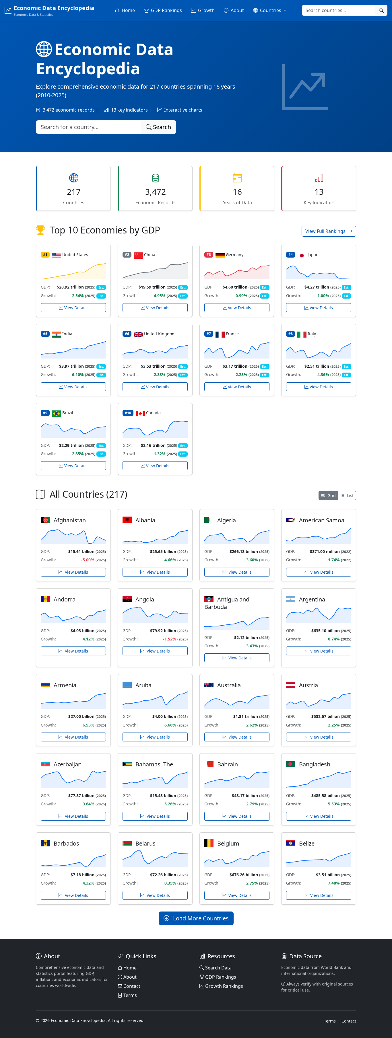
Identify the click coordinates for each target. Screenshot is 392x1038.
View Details (76, 307)
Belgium (228, 843)
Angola (144, 599)
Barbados (66, 843)
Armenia (65, 685)
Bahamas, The (154, 764)
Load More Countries (200, 918)
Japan (313, 254)
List (350, 495)
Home (130, 968)
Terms (130, 995)
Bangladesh (314, 764)
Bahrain (227, 764)
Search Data (218, 968)
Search (161, 127)
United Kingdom (160, 333)
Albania (145, 520)
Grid (331, 495)
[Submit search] (381, 10)
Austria (308, 685)
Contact (131, 986)
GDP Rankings (220, 977)
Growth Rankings (224, 986)
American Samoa (321, 520)
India (67, 333)
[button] (269, 10)
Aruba (143, 685)
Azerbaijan (67, 764)
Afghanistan (70, 520)
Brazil (67, 412)
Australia (229, 685)
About (130, 977)
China (149, 254)
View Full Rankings (326, 231)
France (232, 333)
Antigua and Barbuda (226, 603)
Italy (312, 333)
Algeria (226, 520)
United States (75, 254)
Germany (234, 254)
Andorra (64, 599)
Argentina (312, 599)
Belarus (145, 843)
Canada (153, 412)
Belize (307, 843)
